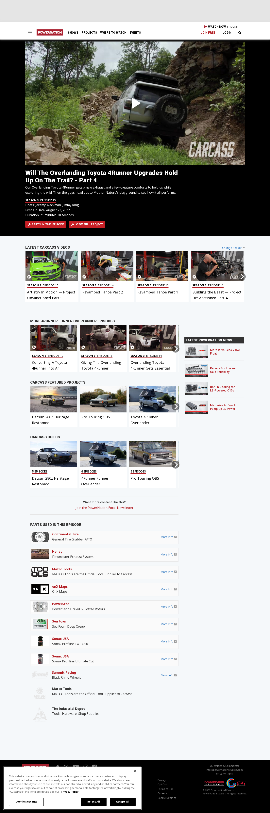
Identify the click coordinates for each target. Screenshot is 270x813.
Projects (89, 32)
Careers (162, 793)
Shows (73, 32)
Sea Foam (59, 621)
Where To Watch (113, 32)
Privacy (162, 780)
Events (135, 32)
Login (227, 32)
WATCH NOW (222, 26)
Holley (57, 551)
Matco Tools (62, 569)
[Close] (135, 771)
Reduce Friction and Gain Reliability (223, 370)
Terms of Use (166, 789)
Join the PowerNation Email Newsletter (104, 508)
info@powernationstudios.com (224, 770)
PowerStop (61, 604)
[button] (30, 33)
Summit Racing (64, 672)
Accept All (122, 801)
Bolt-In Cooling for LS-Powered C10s (222, 388)
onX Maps (60, 586)
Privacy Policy (69, 791)
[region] (72, 788)
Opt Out (162, 784)
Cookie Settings (26, 801)
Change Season (232, 248)
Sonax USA (60, 639)
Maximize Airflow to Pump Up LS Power (223, 407)
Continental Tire (65, 534)
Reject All (93, 801)
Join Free (208, 32)
